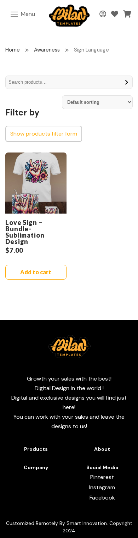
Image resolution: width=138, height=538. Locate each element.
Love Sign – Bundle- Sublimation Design (25, 232)
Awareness (47, 49)
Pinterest (102, 477)
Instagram (102, 487)
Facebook (102, 497)
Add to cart (35, 272)
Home (12, 49)
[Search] (127, 82)
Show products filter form (43, 133)
